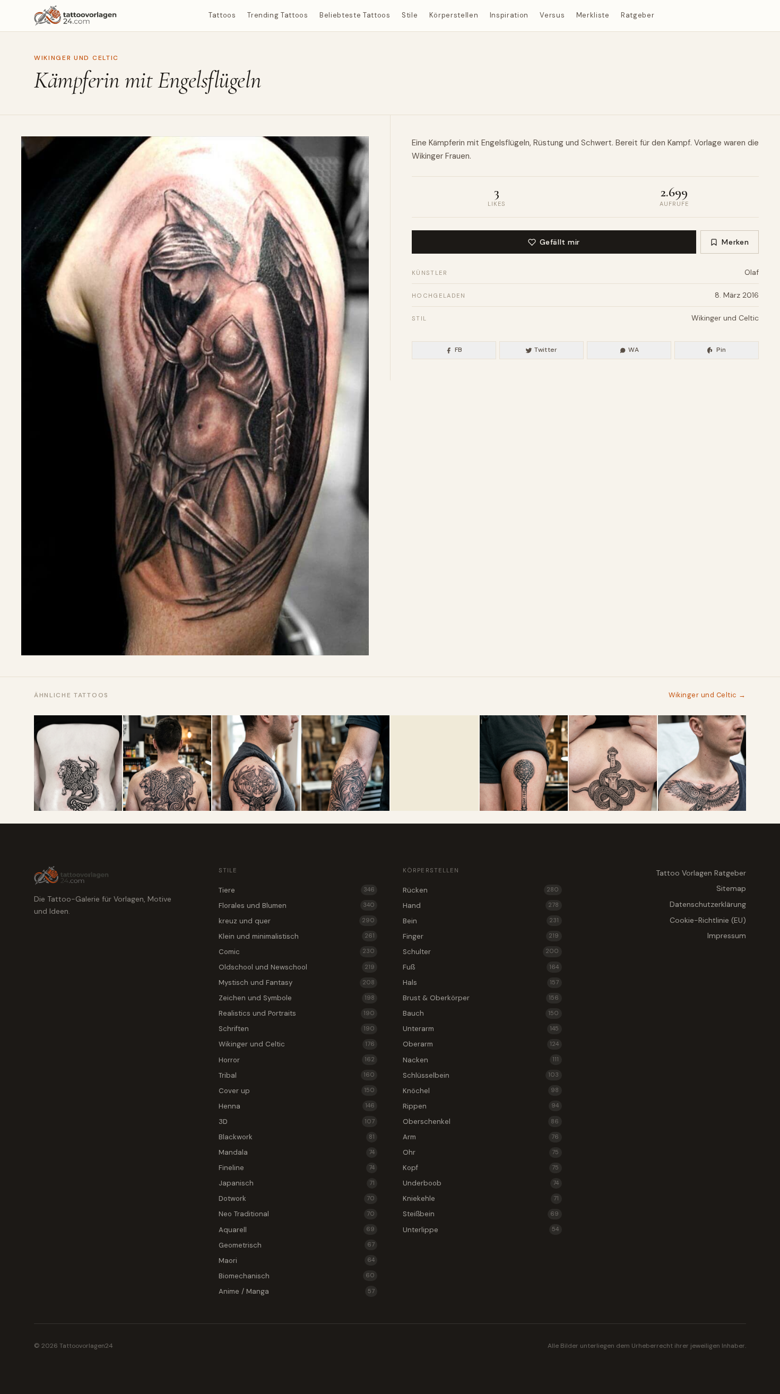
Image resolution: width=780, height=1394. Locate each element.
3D (297, 1121)
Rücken (481, 890)
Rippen (481, 1106)
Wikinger (427, 156)
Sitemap (731, 888)
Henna (297, 1106)
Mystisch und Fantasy (297, 982)
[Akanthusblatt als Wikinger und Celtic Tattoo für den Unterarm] (345, 763)
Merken (735, 242)
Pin (721, 349)
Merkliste (593, 15)
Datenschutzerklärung (708, 904)
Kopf (481, 1167)
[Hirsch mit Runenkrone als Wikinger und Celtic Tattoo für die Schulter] (256, 763)
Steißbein (481, 1213)
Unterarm (481, 1028)
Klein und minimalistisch (297, 936)
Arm (481, 1136)
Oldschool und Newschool (297, 967)
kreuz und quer (297, 920)
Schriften (297, 1028)
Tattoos (222, 15)
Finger (481, 936)
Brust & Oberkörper (481, 997)
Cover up (297, 1090)
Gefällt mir (560, 242)
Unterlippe (481, 1229)
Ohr (481, 1152)
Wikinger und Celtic (76, 58)
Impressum (726, 935)
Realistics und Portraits (297, 1013)
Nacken (481, 1059)
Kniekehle (481, 1198)
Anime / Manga (297, 1291)
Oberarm (481, 1044)
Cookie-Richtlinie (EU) (708, 920)
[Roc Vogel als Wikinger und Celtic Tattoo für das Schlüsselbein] (702, 763)
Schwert (596, 142)
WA (633, 349)
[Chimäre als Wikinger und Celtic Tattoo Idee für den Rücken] (167, 763)
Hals (481, 982)
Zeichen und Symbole (297, 997)
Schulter (481, 951)
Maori (297, 1260)
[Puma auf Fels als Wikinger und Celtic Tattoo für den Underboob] (435, 763)
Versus (552, 15)
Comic (297, 951)
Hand (481, 905)
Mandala (297, 1152)
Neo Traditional (297, 1213)
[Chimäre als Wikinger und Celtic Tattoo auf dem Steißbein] (78, 763)
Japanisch (297, 1183)
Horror (297, 1059)
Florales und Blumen (297, 905)
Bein (481, 920)
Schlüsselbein (481, 1075)
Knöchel (481, 1090)
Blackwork (297, 1136)
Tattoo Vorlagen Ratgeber (701, 873)
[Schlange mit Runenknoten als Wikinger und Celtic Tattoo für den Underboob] (613, 763)
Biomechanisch (297, 1275)
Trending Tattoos (277, 15)
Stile (410, 15)
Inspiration (509, 15)
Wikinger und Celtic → (707, 694)
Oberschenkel (481, 1121)
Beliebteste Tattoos (354, 15)
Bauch (481, 1013)
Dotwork (297, 1198)
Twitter (546, 349)
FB (459, 349)
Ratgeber (637, 15)
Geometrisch (297, 1245)
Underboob (481, 1183)
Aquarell (297, 1229)
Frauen (457, 156)
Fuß (481, 967)
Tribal (297, 1075)
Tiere (297, 890)
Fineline (297, 1167)
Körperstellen (453, 15)
